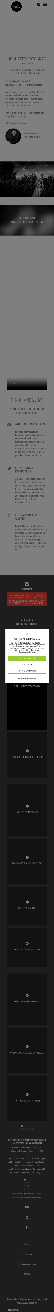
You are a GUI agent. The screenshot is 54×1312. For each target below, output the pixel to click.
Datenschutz (22, 679)
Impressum (32, 679)
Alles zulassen (27, 658)
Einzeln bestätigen (27, 671)
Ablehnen (27, 665)
